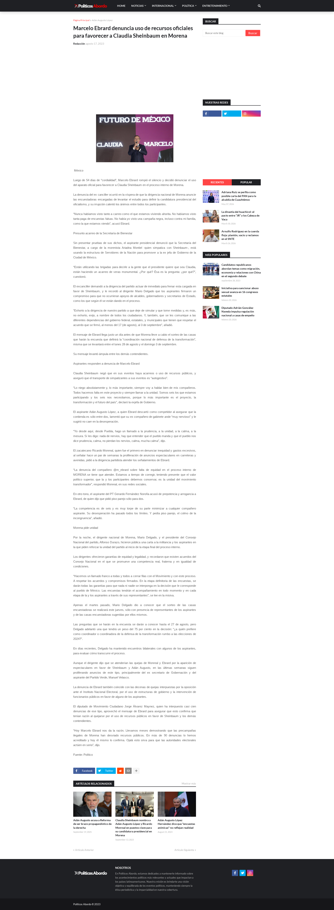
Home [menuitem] (121, 5)
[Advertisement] (134, 78)
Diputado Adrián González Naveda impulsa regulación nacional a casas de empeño (238, 311)
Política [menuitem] (188, 5)
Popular (246, 182)
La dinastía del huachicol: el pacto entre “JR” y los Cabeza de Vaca (240, 215)
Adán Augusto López (102, 20)
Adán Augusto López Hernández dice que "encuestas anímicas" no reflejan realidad (176, 823)
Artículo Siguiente (184, 849)
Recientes (217, 182)
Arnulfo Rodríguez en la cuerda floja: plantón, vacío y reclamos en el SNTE (240, 235)
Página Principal (81, 20)
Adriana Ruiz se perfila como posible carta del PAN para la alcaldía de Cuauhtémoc (239, 195)
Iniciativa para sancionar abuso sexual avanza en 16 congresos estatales (240, 291)
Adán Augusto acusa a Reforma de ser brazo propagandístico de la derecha (92, 823)
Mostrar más (189, 783)
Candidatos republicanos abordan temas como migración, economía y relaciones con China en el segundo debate (241, 270)
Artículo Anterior (84, 849)
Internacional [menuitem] (163, 5)
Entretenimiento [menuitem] (214, 5)
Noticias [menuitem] (137, 5)
